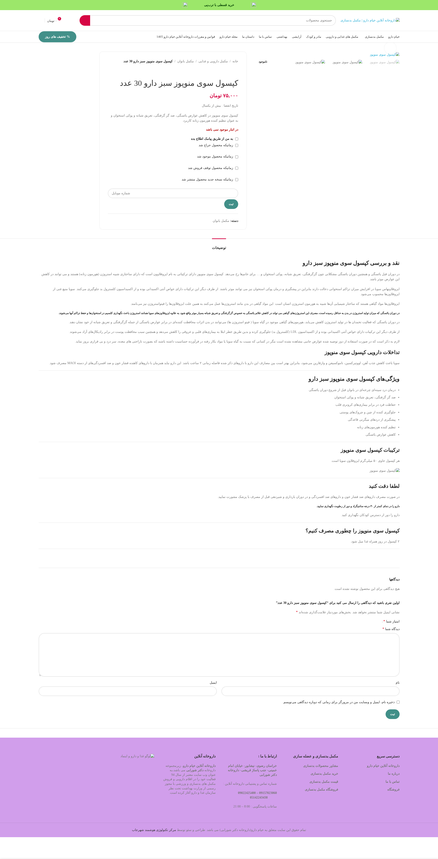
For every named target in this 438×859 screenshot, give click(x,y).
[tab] (219, 245)
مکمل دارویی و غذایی (213, 61)
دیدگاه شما (391, 629)
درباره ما (394, 773)
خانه (235, 61)
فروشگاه (393, 789)
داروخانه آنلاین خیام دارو (383, 766)
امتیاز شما (391, 621)
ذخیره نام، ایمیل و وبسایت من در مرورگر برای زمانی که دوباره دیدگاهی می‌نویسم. (339, 702)
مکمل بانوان (185, 61)
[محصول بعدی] (224, 71)
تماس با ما (393, 781)
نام (398, 682)
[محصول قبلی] (235, 71)
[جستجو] (85, 20)
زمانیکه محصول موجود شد (215, 156)
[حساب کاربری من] (40, 20)
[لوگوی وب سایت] (370, 20)
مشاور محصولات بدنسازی (320, 766)
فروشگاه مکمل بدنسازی (321, 789)
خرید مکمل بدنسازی (324, 773)
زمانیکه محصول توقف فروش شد (211, 168)
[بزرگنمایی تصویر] (390, 48)
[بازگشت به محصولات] (230, 71)
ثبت (231, 204)
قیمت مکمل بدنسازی (323, 781)
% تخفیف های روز (57, 36)
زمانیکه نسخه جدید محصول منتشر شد (208, 179)
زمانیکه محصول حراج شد (216, 145)
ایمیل (213, 682)
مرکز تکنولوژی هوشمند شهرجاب (154, 830)
